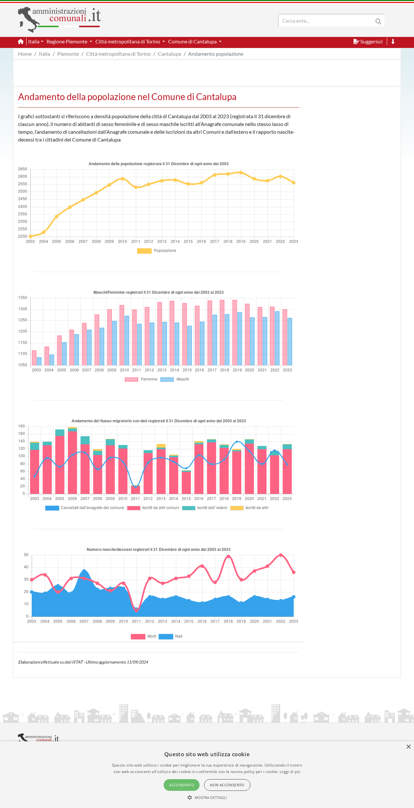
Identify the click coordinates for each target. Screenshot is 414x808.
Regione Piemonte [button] (67, 41)
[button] (207, 797)
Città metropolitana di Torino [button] (128, 41)
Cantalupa (169, 54)
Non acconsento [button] (227, 784)
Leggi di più (290, 771)
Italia (44, 54)
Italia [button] (33, 41)
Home (25, 54)
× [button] (408, 747)
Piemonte (68, 54)
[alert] (207, 774)
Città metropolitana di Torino (118, 54)
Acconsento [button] (181, 784)
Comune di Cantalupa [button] (193, 41)
